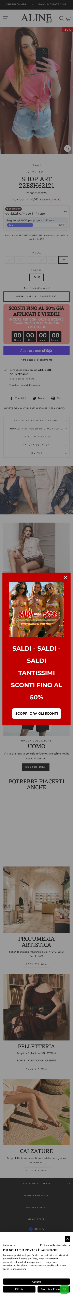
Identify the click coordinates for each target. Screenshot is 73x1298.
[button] (9, 1245)
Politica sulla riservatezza (55, 1245)
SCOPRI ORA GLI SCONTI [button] (36, 713)
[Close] (66, 577)
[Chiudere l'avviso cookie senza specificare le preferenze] (67, 1239)
